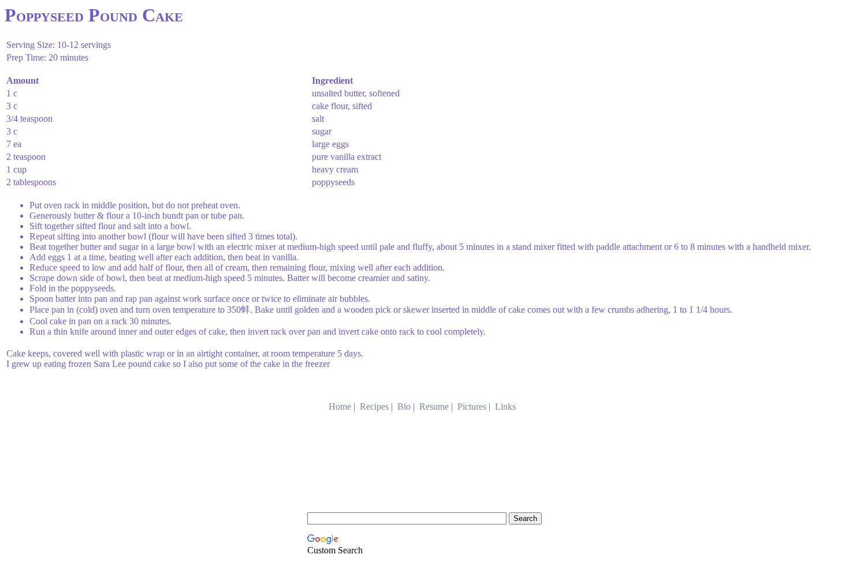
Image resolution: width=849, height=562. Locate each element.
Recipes (374, 406)
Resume (434, 406)
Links (505, 406)
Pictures (471, 406)
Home (340, 406)
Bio (404, 406)
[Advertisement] (424, 483)
